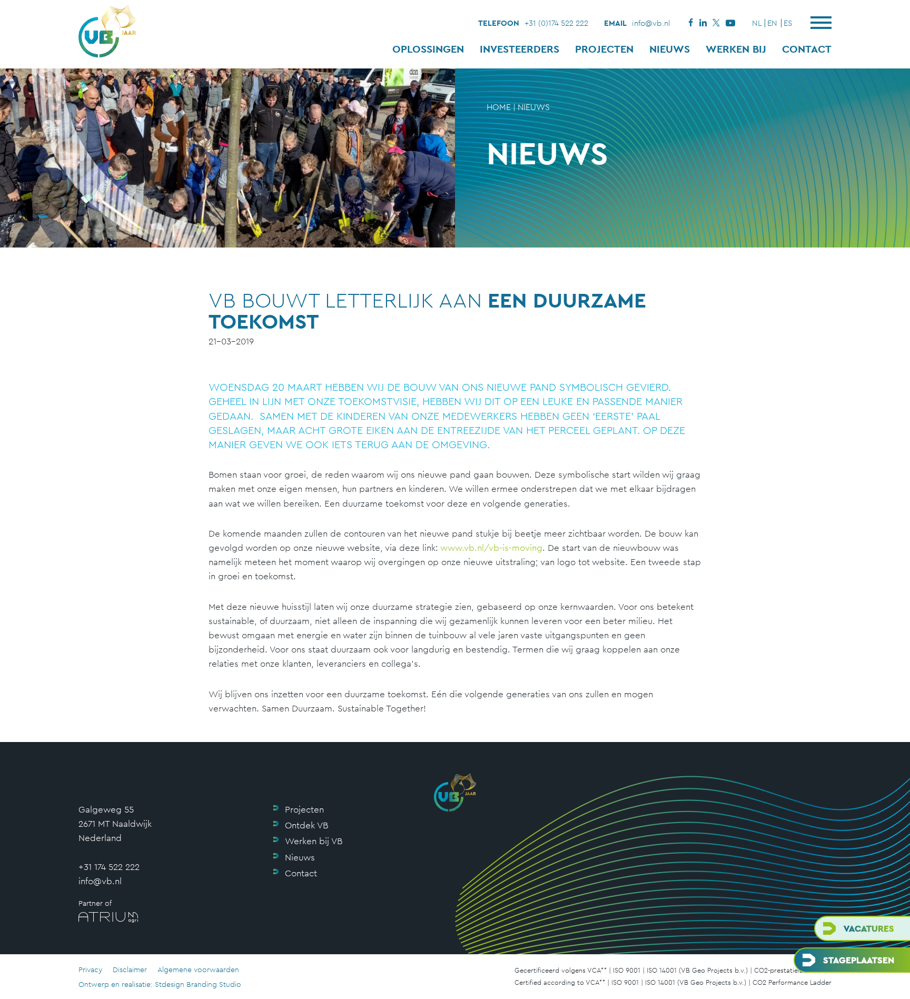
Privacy (90, 969)
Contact (807, 49)
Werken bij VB (313, 841)
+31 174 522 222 (109, 867)
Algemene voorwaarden (198, 969)
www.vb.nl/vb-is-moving (491, 547)
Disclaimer (130, 969)
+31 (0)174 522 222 (556, 23)
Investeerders (519, 49)
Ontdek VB (306, 825)
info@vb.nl (651, 23)
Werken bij (736, 49)
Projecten (604, 49)
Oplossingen (428, 49)
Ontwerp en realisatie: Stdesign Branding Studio (159, 984)
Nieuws (669, 49)
